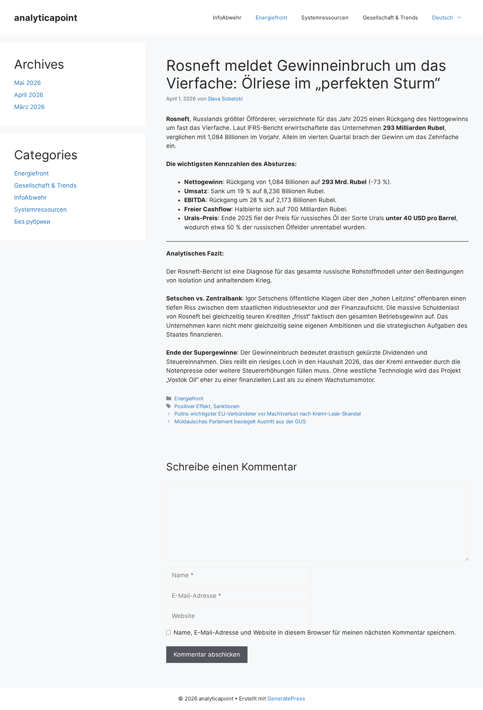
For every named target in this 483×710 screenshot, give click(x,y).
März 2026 (29, 106)
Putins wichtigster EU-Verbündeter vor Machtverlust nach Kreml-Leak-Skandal (267, 414)
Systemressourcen (325, 17)
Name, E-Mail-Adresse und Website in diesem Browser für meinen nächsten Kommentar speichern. (315, 632)
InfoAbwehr (227, 17)
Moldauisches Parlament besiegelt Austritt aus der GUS (240, 421)
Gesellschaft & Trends (390, 17)
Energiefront (271, 17)
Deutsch (442, 17)
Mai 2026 (27, 82)
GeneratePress (286, 698)
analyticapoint (45, 17)
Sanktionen (226, 406)
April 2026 (28, 94)
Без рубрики (32, 221)
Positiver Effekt (192, 406)
